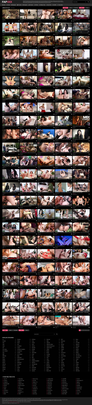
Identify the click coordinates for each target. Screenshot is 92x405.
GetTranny (56, 74)
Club (18, 344)
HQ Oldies (35, 392)
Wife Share (78, 370)
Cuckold (18, 352)
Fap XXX (7, 2)
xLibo (19, 387)
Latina (48, 359)
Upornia (38, 74)
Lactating (48, 354)
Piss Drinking (63, 355)
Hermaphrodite (34, 364)
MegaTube (21, 327)
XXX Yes (19, 382)
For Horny (35, 383)
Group (33, 354)
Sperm (77, 339)
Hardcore (33, 362)
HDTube (21, 274)
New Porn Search (21, 385)
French (18, 370)
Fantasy (18, 367)
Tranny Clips (60, 4)
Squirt (77, 341)
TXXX (20, 34)
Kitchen (48, 350)
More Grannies (50, 380)
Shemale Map (64, 392)
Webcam (77, 369)
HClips (56, 287)
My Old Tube (50, 387)
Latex (47, 357)
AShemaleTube (75, 194)
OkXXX (3, 34)
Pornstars (30, 4)
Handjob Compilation (35, 360)
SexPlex (56, 327)
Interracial (48, 339)
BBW (3, 354)
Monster (62, 344)
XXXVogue (3, 327)
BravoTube (56, 274)
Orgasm (62, 349)
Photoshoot (63, 352)
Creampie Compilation (21, 349)
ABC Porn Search (65, 388)
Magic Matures (65, 385)
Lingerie (48, 362)
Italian (48, 341)
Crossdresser (19, 350)
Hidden (33, 365)
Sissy (62, 367)
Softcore (62, 369)
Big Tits (4, 365)
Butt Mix (54, 4)
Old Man (62, 347)
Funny (33, 341)
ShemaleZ (56, 34)
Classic (18, 342)
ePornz (5, 387)
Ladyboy (48, 355)
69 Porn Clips (79, 388)
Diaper (18, 355)
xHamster (56, 21)
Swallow (77, 350)
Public (62, 360)
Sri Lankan (77, 342)
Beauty (4, 359)
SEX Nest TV (35, 388)
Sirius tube (64, 380)
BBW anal (4, 355)
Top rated (19, 4)
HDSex (3, 61)
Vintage (77, 364)
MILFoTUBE (64, 393)
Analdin (74, 114)
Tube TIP (5, 378)
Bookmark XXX (6, 383)
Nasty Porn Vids (21, 380)
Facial (18, 365)
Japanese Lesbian (50, 344)
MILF (62, 339)
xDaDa (5, 388)
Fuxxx (20, 181)
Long (87, 7)
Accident (4, 341)
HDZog (56, 181)
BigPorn (78, 382)
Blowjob (4, 369)
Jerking (48, 349)
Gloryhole (33, 347)
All (81, 7)
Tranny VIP (50, 385)
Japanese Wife (49, 347)
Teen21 (21, 61)
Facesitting (19, 364)
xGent (78, 393)
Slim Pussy (35, 393)
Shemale (62, 364)
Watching (77, 367)
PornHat (38, 221)
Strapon (77, 347)
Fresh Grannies (65, 383)
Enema (18, 360)
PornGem (21, 154)
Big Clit (4, 362)
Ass (3, 347)
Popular (65, 7)
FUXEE (19, 393)
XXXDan (56, 194)
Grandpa (33, 349)
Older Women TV (80, 380)
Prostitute (63, 359)
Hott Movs (49, 388)
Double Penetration (20, 359)
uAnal (73, 314)
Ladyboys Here (50, 378)
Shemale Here (20, 388)
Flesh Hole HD (79, 387)
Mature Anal (49, 370)
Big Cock (4, 364)
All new (8, 4)
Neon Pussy (6, 392)
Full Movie (33, 339)
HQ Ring (78, 390)
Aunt (3, 352)
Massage (48, 365)
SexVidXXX (39, 154)
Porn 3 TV (79, 392)
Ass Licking (5, 349)
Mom (62, 342)
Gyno (33, 355)
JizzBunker (21, 21)
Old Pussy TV (64, 387)
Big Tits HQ (48, 4)
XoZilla (74, 61)
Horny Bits (49, 393)
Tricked (77, 359)
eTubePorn (6, 382)
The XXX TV (6, 390)
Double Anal (19, 357)
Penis (62, 350)
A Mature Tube (42, 4)
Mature (48, 369)
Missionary (63, 341)
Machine (48, 364)
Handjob (33, 359)
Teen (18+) (78, 354)
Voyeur (77, 365)
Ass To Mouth (5, 350)
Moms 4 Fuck (35, 378)
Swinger (77, 352)
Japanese (48, 342)
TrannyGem (74, 327)
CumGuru (5, 380)
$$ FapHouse (39, 327)
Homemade (34, 367)
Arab (3, 344)
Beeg (3, 21)
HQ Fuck (34, 385)
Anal (3, 342)
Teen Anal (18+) (78, 355)
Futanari (33, 342)
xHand (56, 101)
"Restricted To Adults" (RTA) (13, 401)
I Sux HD (78, 383)
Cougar (18, 347)
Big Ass (4, 360)
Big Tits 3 (20, 390)
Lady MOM (64, 378)
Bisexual (4, 367)
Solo (62, 370)
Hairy (33, 357)
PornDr (74, 261)
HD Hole (36, 4)
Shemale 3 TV (20, 392)
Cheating (18, 339)
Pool (62, 357)
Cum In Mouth (19, 354)
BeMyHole (74, 287)
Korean (48, 352)
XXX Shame (64, 382)
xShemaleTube (39, 21)
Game (33, 344)
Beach (4, 357)
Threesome (78, 357)
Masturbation (49, 367)
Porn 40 (34, 380)
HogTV (56, 114)
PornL (21, 314)
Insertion (33, 370)
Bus (3, 370)
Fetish (18, 369)
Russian (62, 362)
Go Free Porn (50, 390)
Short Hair (63, 365)
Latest (71, 7)
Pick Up (62, 354)
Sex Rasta (35, 390)
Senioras (38, 101)
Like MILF (49, 392)
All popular (13, 4)
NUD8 (5, 393)
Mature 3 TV (35, 382)
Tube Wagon (64, 390)
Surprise (77, 349)
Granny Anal (34, 352)
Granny (33, 350)
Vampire (77, 362)
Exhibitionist (19, 362)
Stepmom (77, 344)
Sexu (20, 101)
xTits (38, 181)
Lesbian (48, 360)
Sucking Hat (50, 383)
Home (3, 4)
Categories (25, 4)
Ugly (76, 360)
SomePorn (56, 141)
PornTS (78, 378)
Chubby (18, 341)
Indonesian (34, 369)
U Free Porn (35, 387)
